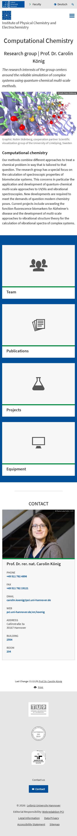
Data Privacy (51, 818)
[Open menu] (72, 16)
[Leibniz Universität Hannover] (13, 4)
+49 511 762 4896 (17, 576)
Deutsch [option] (62, 4)
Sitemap (55, 824)
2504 (9, 639)
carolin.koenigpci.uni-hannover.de (29, 600)
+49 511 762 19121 (17, 588)
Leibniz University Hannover (44, 805)
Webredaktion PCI (53, 811)
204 (9, 651)
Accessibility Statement (31, 824)
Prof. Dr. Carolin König (50, 681)
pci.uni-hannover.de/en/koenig (26, 612)
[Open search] (73, 4)
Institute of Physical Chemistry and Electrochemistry (29, 25)
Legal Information (29, 818)
